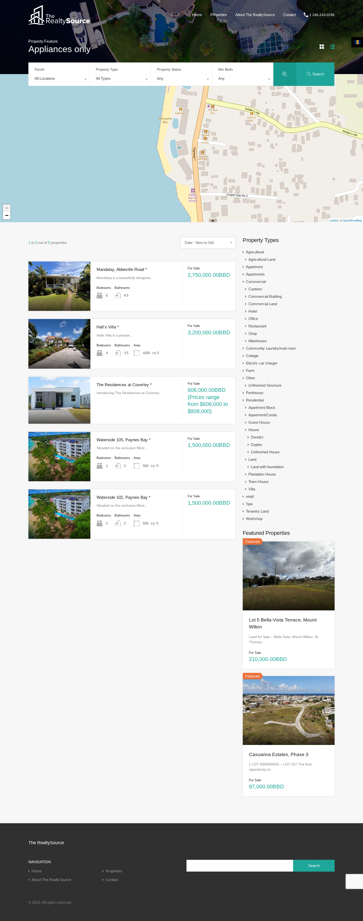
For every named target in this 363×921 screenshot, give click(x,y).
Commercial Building (265, 296)
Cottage (252, 356)
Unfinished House (265, 452)
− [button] (6, 215)
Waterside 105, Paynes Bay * (124, 440)
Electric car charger (262, 363)
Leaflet (334, 220)
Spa (249, 504)
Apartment (254, 267)
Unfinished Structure (264, 385)
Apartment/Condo (262, 415)
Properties (218, 15)
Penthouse (254, 393)
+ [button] (6, 208)
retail (250, 496)
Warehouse (257, 341)
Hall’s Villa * (108, 327)
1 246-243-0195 (322, 15)
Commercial (256, 282)
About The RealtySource (255, 15)
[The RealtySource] (59, 22)
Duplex (256, 444)
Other (250, 378)
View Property (59, 301)
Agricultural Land (261, 259)
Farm (250, 370)
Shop (252, 333)
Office (253, 319)
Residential (255, 400)
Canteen (255, 289)
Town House (258, 482)
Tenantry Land (257, 511)
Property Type (107, 69)
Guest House (259, 422)
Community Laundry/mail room (271, 348)
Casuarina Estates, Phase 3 (278, 754)
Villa (251, 489)
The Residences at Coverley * (124, 384)
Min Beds (225, 69)
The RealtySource (46, 843)
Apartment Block (261, 407)
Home (197, 15)
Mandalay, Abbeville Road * (122, 269)
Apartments (255, 274)
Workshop (254, 519)
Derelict (257, 437)
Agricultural (255, 252)
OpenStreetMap (352, 220)
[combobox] (58, 80)
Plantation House (262, 474)
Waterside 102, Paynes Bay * (124, 497)
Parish (39, 69)
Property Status (169, 69)
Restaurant (257, 326)
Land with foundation (267, 467)
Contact (289, 15)
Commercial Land (262, 304)
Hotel (252, 311)
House (253, 430)
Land (252, 459)
